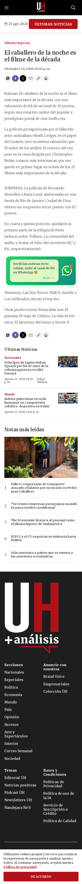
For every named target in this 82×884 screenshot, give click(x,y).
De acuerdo (41, 877)
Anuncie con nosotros (54, 667)
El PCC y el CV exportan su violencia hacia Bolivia (43, 538)
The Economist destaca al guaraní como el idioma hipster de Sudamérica (43, 522)
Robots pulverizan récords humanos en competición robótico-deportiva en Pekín (26, 402)
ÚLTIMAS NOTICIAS (53, 24)
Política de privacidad (20, 867)
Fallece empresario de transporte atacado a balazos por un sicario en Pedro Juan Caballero (44, 487)
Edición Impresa (17, 43)
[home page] (41, 7)
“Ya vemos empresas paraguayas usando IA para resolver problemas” (44, 506)
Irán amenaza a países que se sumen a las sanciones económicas (42, 554)
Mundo (9, 394)
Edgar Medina (42, 380)
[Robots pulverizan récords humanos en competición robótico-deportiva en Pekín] (68, 398)
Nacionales (12, 358)
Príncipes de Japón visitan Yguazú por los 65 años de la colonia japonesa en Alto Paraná (26, 368)
